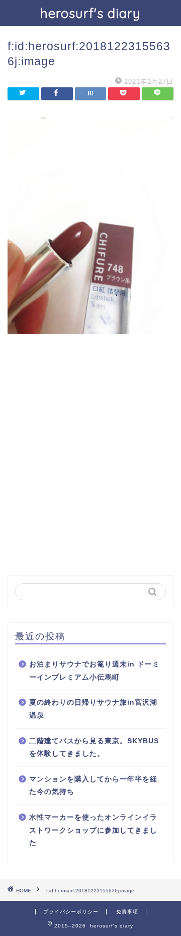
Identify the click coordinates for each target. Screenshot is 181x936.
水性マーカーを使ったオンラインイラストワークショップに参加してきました (93, 830)
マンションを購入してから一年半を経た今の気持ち (93, 785)
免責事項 (127, 911)
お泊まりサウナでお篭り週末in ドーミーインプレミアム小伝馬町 (94, 670)
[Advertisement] (90, 470)
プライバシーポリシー (71, 911)
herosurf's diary (90, 13)
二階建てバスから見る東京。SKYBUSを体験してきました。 (94, 747)
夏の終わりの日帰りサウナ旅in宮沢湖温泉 (93, 709)
